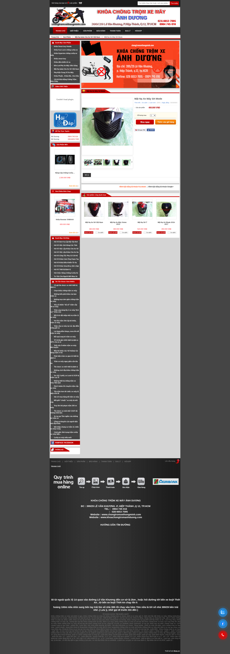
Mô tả (87, 175)
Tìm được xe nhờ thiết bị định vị (66, 367)
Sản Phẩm (67, 37)
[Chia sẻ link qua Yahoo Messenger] (140, 131)
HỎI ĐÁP (127, 461)
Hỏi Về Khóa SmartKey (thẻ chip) (66, 266)
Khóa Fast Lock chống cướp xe (66, 50)
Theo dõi (137, 102)
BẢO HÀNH (93, 461)
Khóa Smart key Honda (62, 46)
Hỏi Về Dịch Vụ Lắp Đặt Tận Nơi (66, 242)
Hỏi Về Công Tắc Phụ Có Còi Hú (66, 256)
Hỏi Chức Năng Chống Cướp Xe (66, 273)
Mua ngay (144, 122)
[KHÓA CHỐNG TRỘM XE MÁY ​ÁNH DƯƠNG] (115, 26)
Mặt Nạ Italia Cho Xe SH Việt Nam (87, 37)
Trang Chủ (55, 37)
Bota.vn (177, 651)
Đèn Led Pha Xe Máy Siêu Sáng (65, 66)
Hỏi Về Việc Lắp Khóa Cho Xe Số (66, 249)
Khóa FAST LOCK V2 (65, 173)
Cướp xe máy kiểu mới (62, 438)
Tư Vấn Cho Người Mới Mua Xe (65, 276)
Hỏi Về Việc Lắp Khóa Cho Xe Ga (66, 252)
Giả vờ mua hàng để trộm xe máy (66, 397)
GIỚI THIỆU (68, 461)
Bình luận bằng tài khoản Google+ (161, 187)
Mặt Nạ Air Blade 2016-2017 (166, 223)
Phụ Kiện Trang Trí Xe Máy (64, 72)
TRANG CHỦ (56, 461)
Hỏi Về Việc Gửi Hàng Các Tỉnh (65, 245)
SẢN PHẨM (81, 461)
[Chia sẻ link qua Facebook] (151, 130)
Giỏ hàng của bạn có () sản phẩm (64, 3)
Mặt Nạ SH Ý (142, 222)
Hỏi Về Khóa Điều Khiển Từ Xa (65, 263)
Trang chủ (56, 466)
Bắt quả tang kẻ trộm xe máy (65, 337)
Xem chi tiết (65, 180)
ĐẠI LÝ (118, 461)
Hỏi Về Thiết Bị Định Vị (62, 269)
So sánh (144, 102)
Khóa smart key (60, 59)
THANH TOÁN (106, 461)
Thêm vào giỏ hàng (165, 122)
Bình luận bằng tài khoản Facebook (133, 187)
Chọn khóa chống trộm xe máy (65, 291)
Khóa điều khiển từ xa (62, 62)
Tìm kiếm (174, 3)
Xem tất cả (73, 186)
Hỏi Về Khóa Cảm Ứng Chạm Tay (66, 259)
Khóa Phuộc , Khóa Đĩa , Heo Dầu (66, 76)
